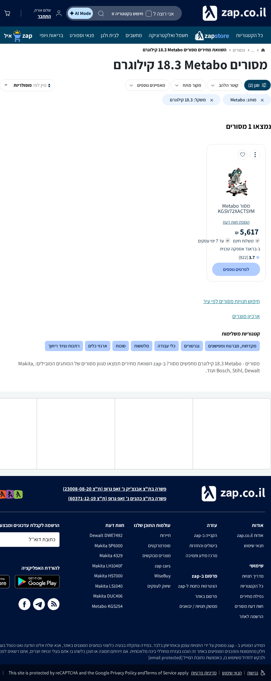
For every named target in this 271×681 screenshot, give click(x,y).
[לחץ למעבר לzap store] (212, 35)
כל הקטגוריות (249, 35)
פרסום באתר (206, 596)
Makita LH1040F (107, 566)
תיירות (165, 535)
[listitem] (18, 494)
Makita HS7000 (108, 576)
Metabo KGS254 (107, 606)
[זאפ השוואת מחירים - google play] (37, 581)
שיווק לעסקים (159, 586)
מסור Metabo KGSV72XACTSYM (236, 208)
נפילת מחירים (251, 596)
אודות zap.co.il (250, 535)
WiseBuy (162, 576)
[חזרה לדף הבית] (225, 13)
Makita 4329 (111, 555)
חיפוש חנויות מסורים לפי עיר (231, 301)
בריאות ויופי (51, 35)
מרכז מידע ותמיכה (201, 555)
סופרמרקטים (159, 546)
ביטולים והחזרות (203, 546)
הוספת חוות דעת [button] (236, 222)
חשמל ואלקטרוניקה (168, 35)
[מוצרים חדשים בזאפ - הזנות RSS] (53, 604)
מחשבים (134, 35)
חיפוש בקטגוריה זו (127, 14)
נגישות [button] (252, 673)
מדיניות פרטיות (203, 673)
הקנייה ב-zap (205, 535)
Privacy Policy (123, 673)
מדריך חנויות (252, 576)
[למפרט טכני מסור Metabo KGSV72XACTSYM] (236, 181)
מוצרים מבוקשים (156, 555)
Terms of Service (160, 673)
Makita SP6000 (109, 546)
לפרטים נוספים (236, 269)
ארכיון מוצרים (246, 316)
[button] (262, 99)
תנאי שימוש (253, 546)
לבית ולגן (110, 35)
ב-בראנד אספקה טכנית (240, 249)
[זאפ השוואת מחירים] (263, 50)
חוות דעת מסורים (249, 606)
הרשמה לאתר (251, 616)
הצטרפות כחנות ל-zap (197, 586)
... (252, 50)
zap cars (163, 566)
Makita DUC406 (108, 596)
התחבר (44, 16)
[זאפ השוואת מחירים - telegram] (39, 604)
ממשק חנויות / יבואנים (198, 606)
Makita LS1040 (109, 586)
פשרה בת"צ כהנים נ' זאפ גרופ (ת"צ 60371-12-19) (117, 498)
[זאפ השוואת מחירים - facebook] (24, 604)
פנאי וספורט (82, 35)
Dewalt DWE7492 (106, 535)
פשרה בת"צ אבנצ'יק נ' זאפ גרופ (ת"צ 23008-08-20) (114, 489)
